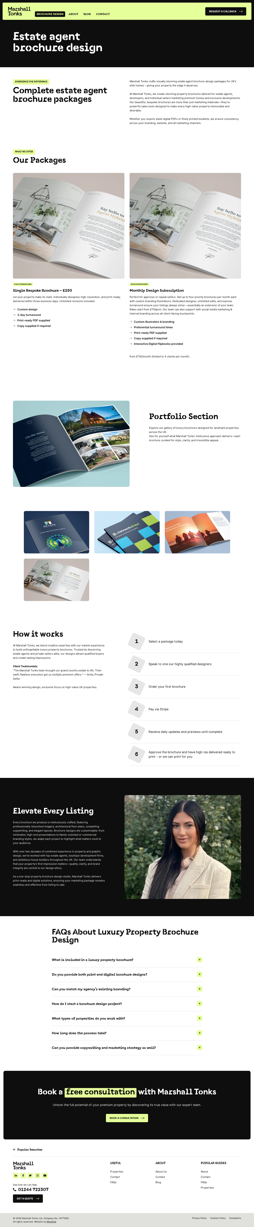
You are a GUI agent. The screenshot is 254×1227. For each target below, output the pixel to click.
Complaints (235, 1218)
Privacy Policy (199, 1218)
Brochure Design (50, 14)
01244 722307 (33, 1190)
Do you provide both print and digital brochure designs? (99, 974)
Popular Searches (29, 1149)
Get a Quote (25, 1198)
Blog (87, 14)
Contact (103, 14)
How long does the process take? (79, 1033)
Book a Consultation (124, 1117)
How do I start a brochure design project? (87, 1004)
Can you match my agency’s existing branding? (91, 989)
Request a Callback (223, 11)
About (73, 14)
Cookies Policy (218, 1218)
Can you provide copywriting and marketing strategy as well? (104, 1048)
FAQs (113, 1182)
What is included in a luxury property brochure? (92, 960)
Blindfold (51, 1221)
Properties (116, 1171)
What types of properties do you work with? (88, 1018)
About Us (161, 1171)
